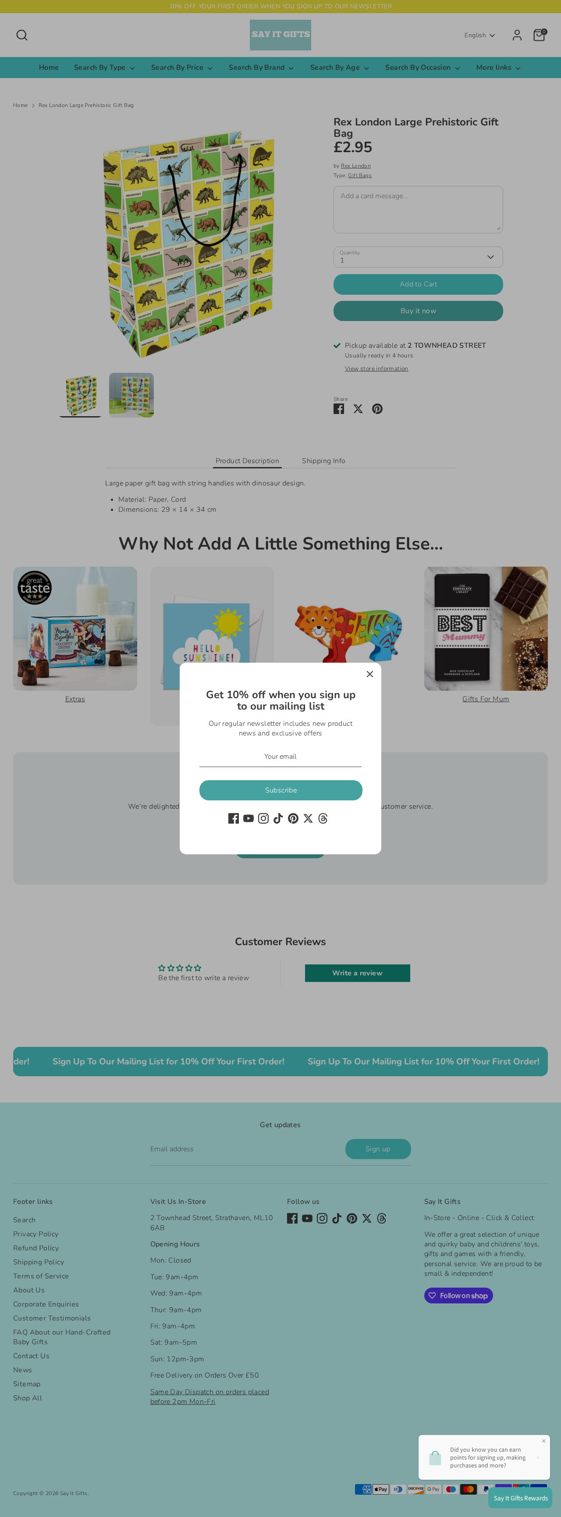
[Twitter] (308, 818)
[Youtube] (248, 818)
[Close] (370, 674)
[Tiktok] (278, 818)
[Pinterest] (293, 818)
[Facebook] (233, 818)
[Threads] (323, 818)
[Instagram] (263, 818)
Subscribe (281, 790)
